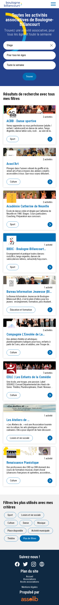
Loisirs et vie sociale (19, 438)
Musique (41, 522)
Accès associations (29, 581)
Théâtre (11, 538)
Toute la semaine (15, 65)
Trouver (29, 76)
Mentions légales (30, 587)
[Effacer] (51, 45)
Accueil (29, 576)
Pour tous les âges (16, 55)
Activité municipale (40, 530)
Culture (13, 181)
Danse (26, 522)
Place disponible (15, 530)
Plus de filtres (29, 538)
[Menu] (53, 4)
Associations (29, 579)
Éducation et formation (21, 309)
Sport (12, 138)
